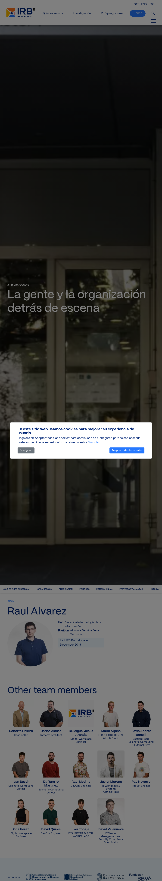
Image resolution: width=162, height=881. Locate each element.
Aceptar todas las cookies (127, 450)
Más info (93, 442)
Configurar (26, 450)
